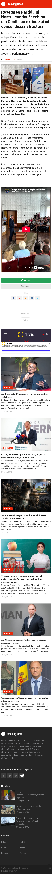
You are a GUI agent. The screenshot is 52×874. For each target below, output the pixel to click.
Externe (4, 847)
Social (22, 847)
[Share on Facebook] (13, 298)
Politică (25, 320)
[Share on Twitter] (37, 298)
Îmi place (27, 280)
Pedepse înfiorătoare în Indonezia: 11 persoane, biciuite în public (30, 795)
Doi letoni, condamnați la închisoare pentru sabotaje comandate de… (27, 821)
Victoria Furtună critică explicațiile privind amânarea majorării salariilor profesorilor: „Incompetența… (21, 579)
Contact (23, 853)
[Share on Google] (19, 298)
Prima (3, 842)
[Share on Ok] (25, 298)
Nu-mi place (27, 286)
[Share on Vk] (31, 298)
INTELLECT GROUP (9, 871)
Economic (5, 853)
